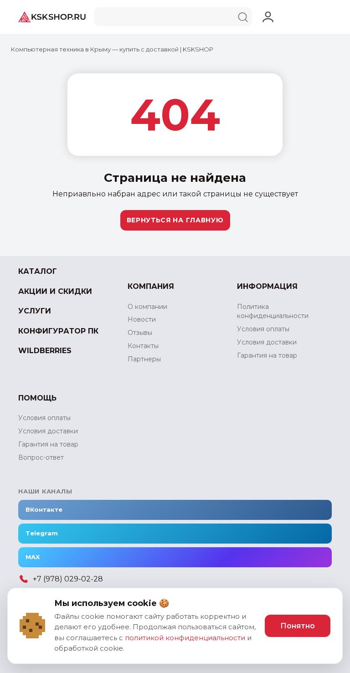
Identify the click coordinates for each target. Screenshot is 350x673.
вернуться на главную (175, 220)
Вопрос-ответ (41, 457)
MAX (33, 556)
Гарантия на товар (267, 355)
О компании (147, 307)
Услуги (34, 311)
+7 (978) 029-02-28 (68, 579)
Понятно (297, 626)
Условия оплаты (263, 329)
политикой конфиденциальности (185, 637)
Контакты (143, 346)
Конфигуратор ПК (58, 331)
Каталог (37, 271)
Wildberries (45, 350)
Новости (142, 319)
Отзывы (140, 333)
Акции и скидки (55, 291)
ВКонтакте (44, 509)
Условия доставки (267, 342)
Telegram (42, 533)
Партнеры (144, 359)
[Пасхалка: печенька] (32, 625)
